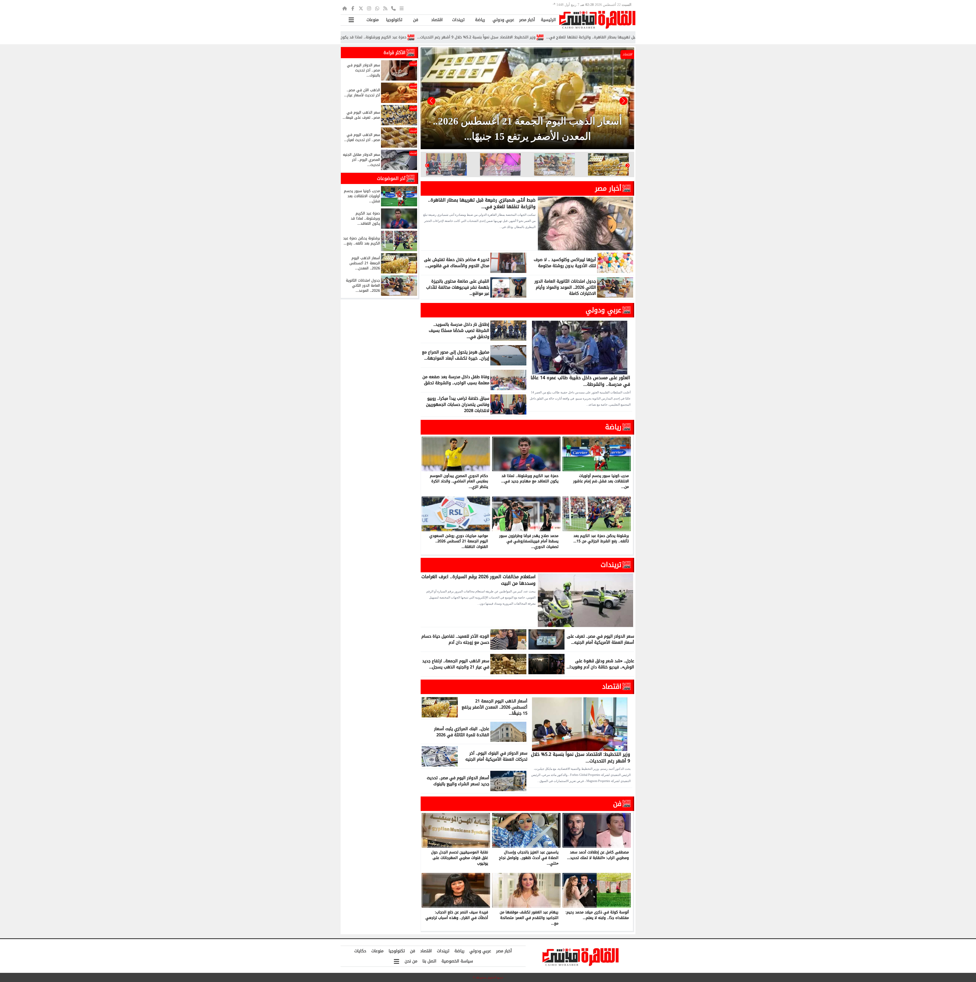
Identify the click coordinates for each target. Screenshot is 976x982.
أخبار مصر (527, 20)
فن (415, 20)
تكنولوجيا (394, 20)
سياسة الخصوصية (457, 961)
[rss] (385, 8)
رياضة (480, 20)
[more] (402, 8)
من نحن (411, 961)
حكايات (360, 951)
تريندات (458, 20)
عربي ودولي (503, 20)
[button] (431, 101)
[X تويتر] (361, 8)
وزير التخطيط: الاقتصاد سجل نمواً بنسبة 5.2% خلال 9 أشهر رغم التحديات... (549, 37)
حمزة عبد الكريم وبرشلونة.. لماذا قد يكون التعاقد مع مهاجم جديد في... (421, 37)
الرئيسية (548, 20)
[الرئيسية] (345, 8)
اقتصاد (437, 20)
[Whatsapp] (377, 8)
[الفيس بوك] (353, 8)
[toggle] (351, 20)
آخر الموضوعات (391, 178)
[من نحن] (393, 8)
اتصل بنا (429, 961)
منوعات (373, 20)
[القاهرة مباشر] (597, 19)
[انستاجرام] (369, 8)
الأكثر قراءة (394, 52)
